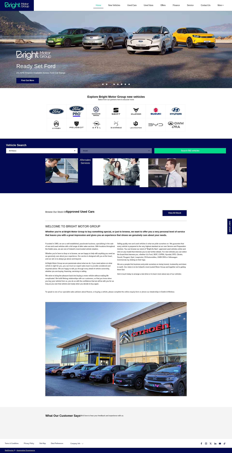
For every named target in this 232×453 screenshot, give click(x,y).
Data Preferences (57, 443)
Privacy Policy (29, 443)
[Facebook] (201, 443)
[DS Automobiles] (116, 124)
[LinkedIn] (215, 443)
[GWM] (175, 124)
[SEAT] (116, 111)
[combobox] (42, 150)
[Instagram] (206, 443)
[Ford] (56, 111)
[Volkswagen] (96, 111)
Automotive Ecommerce (26, 450)
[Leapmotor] (136, 124)
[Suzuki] (155, 111)
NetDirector (9, 450)
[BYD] (155, 124)
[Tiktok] (224, 443)
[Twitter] (210, 443)
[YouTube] (219, 443)
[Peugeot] (76, 124)
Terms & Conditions (12, 443)
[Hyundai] (175, 111)
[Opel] (96, 124)
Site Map (42, 443)
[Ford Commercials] (76, 111)
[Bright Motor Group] (17, 5)
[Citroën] (56, 124)
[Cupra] (136, 111)
